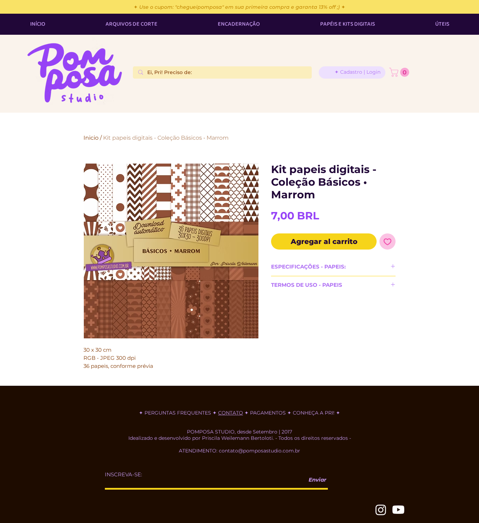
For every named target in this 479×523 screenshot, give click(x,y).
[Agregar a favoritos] (387, 241)
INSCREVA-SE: (123, 474)
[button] (400, 72)
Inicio (91, 137)
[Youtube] (398, 510)
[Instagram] (381, 510)
